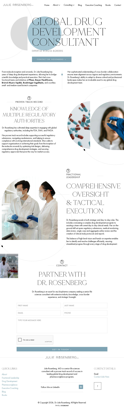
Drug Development (9, 381)
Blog (80, 5)
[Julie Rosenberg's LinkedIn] (81, 388)
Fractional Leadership (10, 377)
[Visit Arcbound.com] (64, 405)
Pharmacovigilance (9, 384)
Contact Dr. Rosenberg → (51, 59)
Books (108, 5)
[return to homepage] (18, 5)
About (55, 5)
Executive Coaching (93, 5)
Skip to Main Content (1, 3)
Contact (117, 5)
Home (46, 5)
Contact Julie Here (101, 376)
